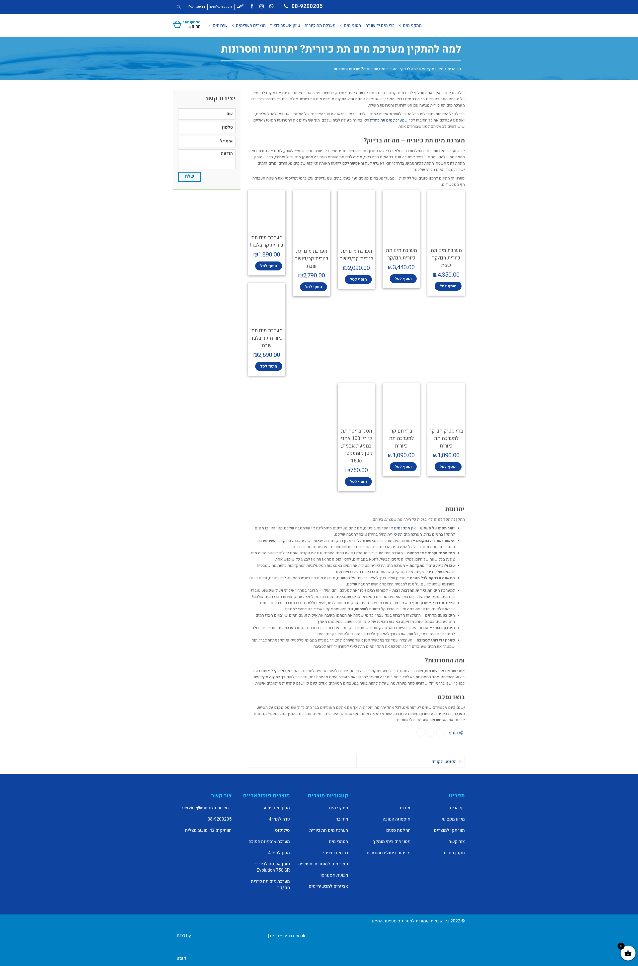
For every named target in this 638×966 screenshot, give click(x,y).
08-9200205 (306, 6)
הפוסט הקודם (444, 761)
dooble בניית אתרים (288, 936)
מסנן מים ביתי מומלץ (391, 841)
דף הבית (454, 69)
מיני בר (342, 819)
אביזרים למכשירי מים (328, 886)
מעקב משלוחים (221, 6)
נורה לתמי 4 (279, 819)
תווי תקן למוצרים (449, 830)
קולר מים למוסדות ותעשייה (323, 864)
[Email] (420, 732)
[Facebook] (440, 732)
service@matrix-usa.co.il (207, 808)
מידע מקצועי (432, 69)
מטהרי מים (338, 841)
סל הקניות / (191, 24)
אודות (405, 808)
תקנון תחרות (453, 853)
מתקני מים (338, 808)
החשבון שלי (196, 6)
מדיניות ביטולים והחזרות (388, 853)
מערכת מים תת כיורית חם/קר (270, 884)
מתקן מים (402, 528)
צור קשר (457, 841)
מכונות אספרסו (334, 875)
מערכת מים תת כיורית (387, 120)
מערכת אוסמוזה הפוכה (269, 841)
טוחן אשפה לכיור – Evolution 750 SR (272, 867)
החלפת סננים (398, 830)
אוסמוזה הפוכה (396, 819)
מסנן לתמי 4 (279, 853)
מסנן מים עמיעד (275, 808)
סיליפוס (282, 830)
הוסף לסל (448, 286)
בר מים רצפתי (335, 853)
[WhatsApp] (430, 732)
